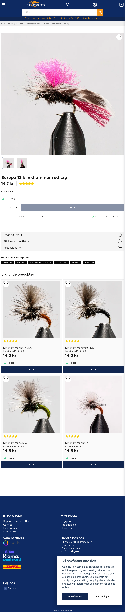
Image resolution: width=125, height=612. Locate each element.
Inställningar (103, 596)
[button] (119, 37)
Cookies (7, 524)
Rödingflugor (61, 262)
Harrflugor (21, 262)
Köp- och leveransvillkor (16, 521)
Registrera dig (69, 524)
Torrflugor (75, 262)
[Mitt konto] (94, 4)
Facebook (13, 588)
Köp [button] (31, 369)
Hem (3, 24)
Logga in (66, 521)
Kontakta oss (10, 531)
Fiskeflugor (12, 24)
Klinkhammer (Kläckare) (30, 24)
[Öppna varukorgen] (121, 4)
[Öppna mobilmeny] (3, 4)
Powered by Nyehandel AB (62, 610)
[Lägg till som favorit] (68, 4)
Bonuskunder (11, 528)
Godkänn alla (75, 596)
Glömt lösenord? (70, 528)
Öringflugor (89, 262)
